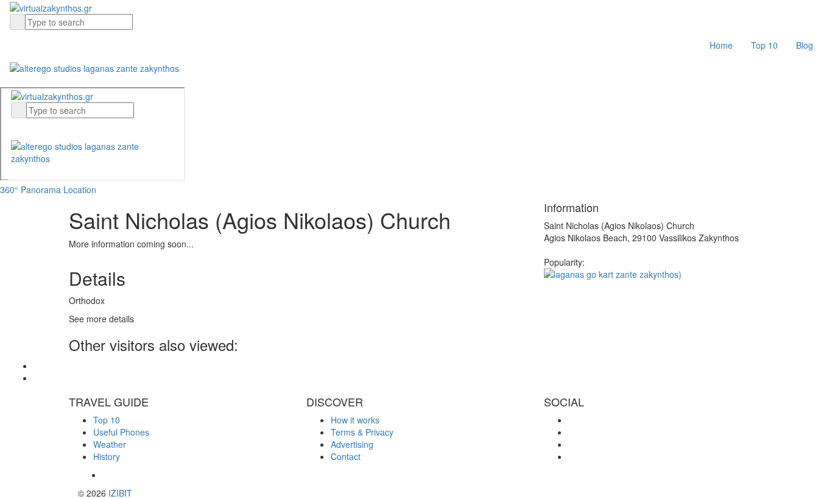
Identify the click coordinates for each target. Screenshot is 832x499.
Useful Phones (121, 432)
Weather (109, 444)
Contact (346, 456)
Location (79, 189)
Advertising (352, 444)
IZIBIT (120, 493)
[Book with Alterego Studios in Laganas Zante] (94, 66)
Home (721, 45)
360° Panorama (30, 189)
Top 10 (764, 45)
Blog (804, 45)
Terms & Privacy (362, 432)
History (106, 456)
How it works (355, 420)
